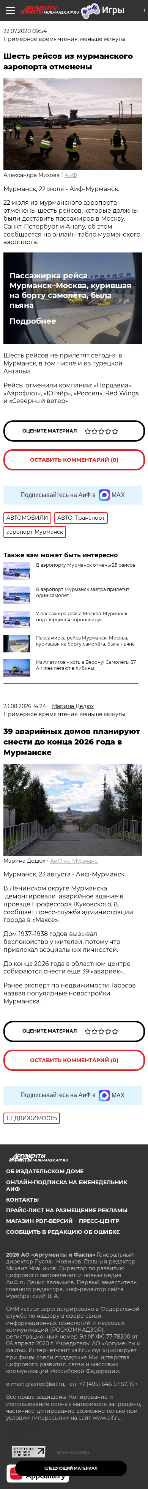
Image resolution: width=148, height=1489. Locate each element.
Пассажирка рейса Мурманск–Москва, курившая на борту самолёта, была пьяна (70, 290)
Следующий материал (71, 1468)
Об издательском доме (44, 1171)
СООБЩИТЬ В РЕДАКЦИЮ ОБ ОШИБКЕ (63, 1232)
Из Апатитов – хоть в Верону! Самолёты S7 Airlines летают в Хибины (86, 665)
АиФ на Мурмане (74, 860)
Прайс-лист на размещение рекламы (67, 1210)
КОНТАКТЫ (22, 1199)
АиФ (71, 175)
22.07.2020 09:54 (25, 31)
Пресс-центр (99, 1221)
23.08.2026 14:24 (24, 706)
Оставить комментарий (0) (74, 459)
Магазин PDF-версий (39, 1221)
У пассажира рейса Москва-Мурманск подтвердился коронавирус (82, 616)
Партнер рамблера (72, 1452)
